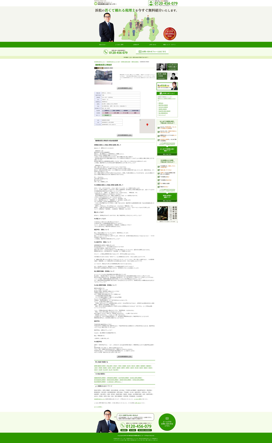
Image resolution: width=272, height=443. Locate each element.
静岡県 (100, 68)
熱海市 (150, 367)
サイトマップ (162, 115)
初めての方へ (102, 44)
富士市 (110, 369)
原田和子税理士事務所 (125, 379)
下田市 (119, 365)
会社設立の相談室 (163, 107)
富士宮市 (105, 369)
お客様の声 (136, 44)
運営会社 (161, 103)
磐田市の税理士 (135, 61)
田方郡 (136, 367)
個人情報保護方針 (163, 113)
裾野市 (123, 367)
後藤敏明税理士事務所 (100, 377)
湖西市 (138, 365)
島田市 (141, 367)
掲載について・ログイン (169, 44)
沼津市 (109, 367)
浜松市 (96, 369)
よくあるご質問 (119, 44)
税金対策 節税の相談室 (164, 111)
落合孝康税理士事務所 (100, 381)
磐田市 (100, 365)
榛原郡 (118, 367)
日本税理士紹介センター (99, 61)
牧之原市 (115, 369)
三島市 (96, 367)
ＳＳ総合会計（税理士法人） (114, 381)
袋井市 (132, 367)
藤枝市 (145, 367)
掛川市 (128, 365)
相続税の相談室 (163, 109)
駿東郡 (105, 367)
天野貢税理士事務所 (112, 377)
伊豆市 (115, 365)
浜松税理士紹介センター (99, 399)
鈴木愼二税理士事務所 (136, 377)
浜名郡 (100, 369)
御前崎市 (143, 365)
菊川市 (133, 365)
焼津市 (114, 367)
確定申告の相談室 (163, 105)
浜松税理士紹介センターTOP (113, 61)
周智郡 (100, 367)
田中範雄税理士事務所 (100, 379)
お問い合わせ (152, 44)
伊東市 (104, 365)
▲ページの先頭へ (98, 406)
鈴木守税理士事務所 (124, 377)
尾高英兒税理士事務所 (112, 379)
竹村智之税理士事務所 (138, 379)
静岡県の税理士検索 (125, 61)
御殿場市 (148, 365)
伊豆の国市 (109, 365)
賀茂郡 (124, 365)
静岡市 (127, 367)
